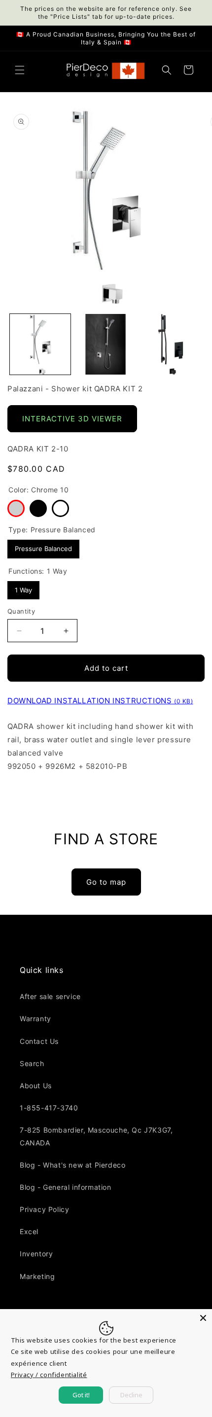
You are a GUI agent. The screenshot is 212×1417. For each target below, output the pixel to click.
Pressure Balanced (43, 546)
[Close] (203, 1318)
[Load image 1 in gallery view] (40, 344)
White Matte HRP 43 (60, 508)
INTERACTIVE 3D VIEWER (72, 418)
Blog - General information (65, 1187)
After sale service (50, 996)
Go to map (106, 882)
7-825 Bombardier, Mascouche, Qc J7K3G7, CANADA (96, 1136)
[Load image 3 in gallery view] (171, 344)
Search (32, 1063)
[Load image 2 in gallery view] (105, 344)
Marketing (37, 1276)
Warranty (35, 1018)
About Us (36, 1085)
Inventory (36, 1253)
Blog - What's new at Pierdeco (72, 1165)
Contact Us (39, 1041)
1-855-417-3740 (49, 1108)
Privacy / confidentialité (49, 1374)
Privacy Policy (44, 1209)
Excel (29, 1231)
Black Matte (38, 508)
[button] (20, 70)
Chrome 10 (16, 508)
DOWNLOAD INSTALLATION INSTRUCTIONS (100, 700)
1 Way (23, 587)
